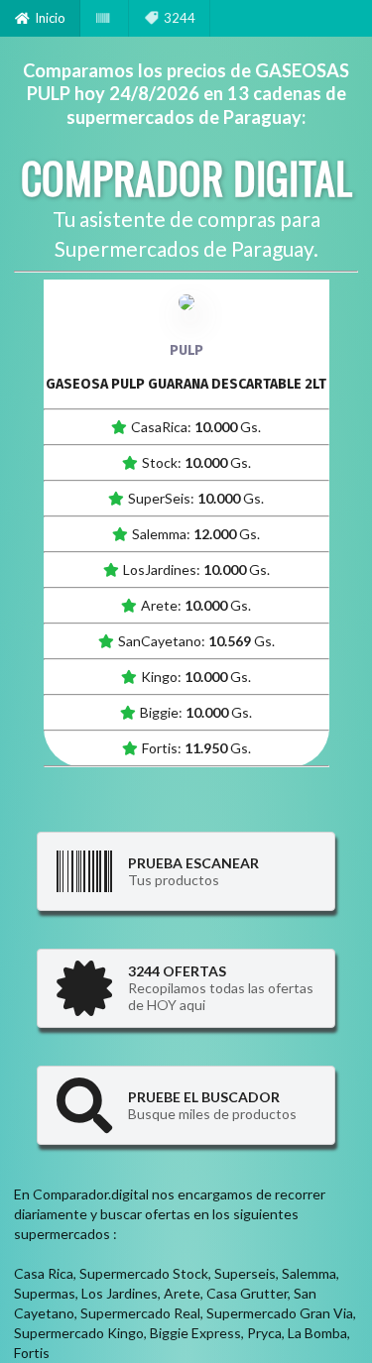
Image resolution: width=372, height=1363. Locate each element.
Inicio (50, 18)
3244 (179, 18)
